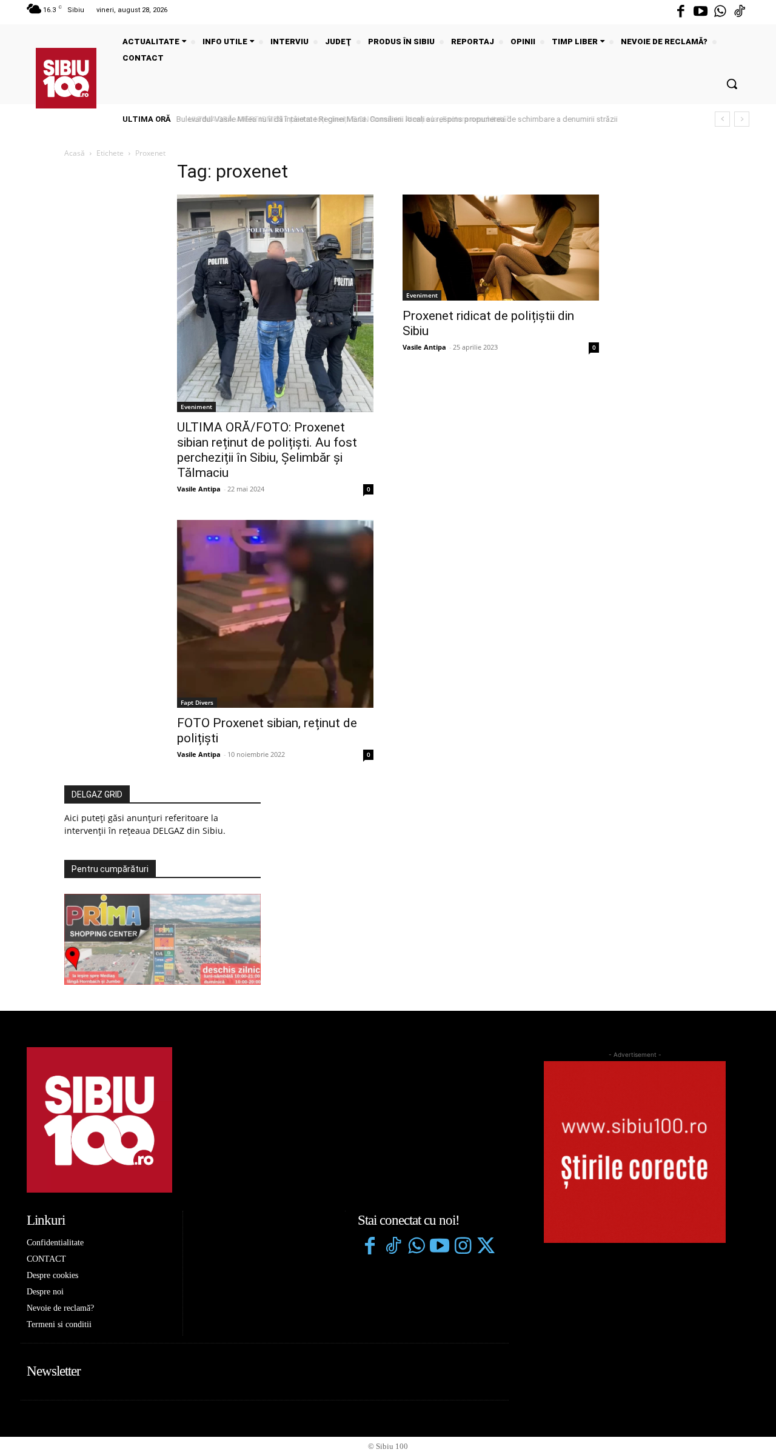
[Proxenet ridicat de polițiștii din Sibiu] (501, 248)
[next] (741, 119)
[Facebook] (681, 12)
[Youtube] (700, 12)
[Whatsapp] (720, 12)
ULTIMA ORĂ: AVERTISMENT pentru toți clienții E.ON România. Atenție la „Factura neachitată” (340, 119)
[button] (731, 83)
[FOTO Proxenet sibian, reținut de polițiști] (275, 614)
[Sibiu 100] (66, 78)
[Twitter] (485, 1247)
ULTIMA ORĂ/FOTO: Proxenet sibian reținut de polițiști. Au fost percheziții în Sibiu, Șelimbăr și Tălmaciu (267, 450)
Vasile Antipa (199, 488)
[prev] (722, 119)
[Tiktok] (739, 12)
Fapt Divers (197, 702)
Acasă (74, 153)
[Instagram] (462, 1247)
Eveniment (196, 406)
